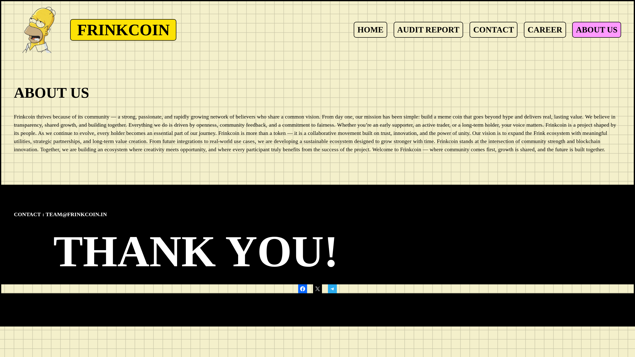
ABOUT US (596, 29)
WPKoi (86, 302)
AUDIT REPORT (428, 29)
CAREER (545, 29)
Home (370, 29)
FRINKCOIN (123, 30)
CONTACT (493, 29)
